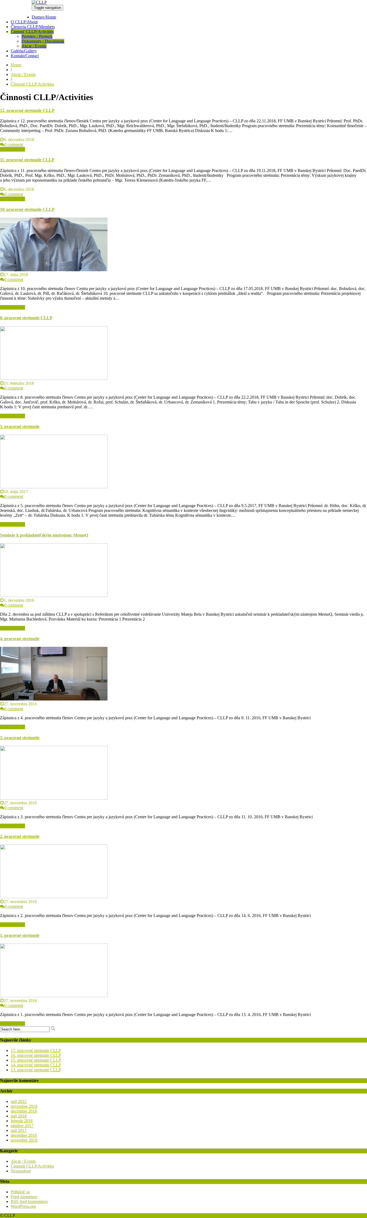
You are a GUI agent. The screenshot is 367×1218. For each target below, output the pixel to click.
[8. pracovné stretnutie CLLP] (53, 378)
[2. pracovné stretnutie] (53, 896)
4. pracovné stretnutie (19, 638)
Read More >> (12, 149)
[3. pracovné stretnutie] (53, 798)
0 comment (13, 144)
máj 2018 (19, 1116)
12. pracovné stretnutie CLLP (27, 110)
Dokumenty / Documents (42, 41)
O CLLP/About (24, 22)
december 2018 (24, 1111)
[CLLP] (39, 2)
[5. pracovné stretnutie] (53, 487)
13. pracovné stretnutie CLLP (36, 1069)
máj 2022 (19, 1101)
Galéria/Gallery (24, 51)
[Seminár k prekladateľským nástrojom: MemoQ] (53, 595)
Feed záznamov (24, 1196)
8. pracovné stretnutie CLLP (26, 317)
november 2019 (24, 1106)
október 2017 (22, 1125)
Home (16, 65)
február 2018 (22, 1120)
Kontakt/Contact (25, 55)
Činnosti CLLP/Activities (32, 84)
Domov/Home (44, 17)
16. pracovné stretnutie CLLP (36, 1055)
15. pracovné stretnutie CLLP (36, 1060)
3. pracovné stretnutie (19, 737)
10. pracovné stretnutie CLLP (27, 209)
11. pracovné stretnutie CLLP (27, 159)
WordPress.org (23, 1206)
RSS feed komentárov (29, 1201)
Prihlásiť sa (20, 1192)
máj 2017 (19, 1130)
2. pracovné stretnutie (19, 836)
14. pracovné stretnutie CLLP (36, 1065)
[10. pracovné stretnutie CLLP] (53, 269)
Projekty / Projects (36, 36)
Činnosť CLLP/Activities (32, 31)
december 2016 (24, 1135)
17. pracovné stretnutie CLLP (36, 1050)
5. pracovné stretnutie (19, 426)
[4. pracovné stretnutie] (53, 699)
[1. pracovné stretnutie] (53, 995)
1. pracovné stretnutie (19, 935)
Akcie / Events (33, 46)
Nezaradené (21, 1171)
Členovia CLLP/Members (33, 26)
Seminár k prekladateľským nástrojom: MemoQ (44, 535)
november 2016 (24, 1140)
